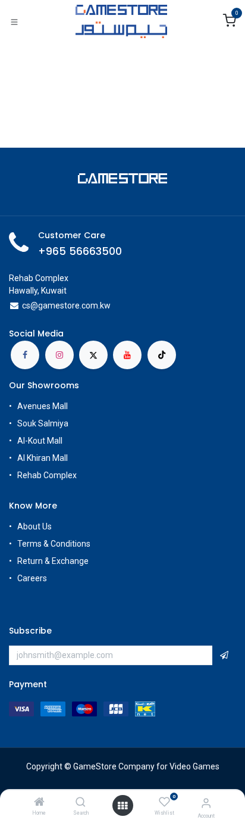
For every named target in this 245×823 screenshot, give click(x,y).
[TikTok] (161, 355)
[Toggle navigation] (14, 21)
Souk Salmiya (43, 423)
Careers (33, 578)
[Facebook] (25, 355)
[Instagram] (59, 355)
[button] (224, 656)
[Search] (80, 803)
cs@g (32, 305)
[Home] (39, 803)
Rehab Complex (47, 475)
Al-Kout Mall (39, 440)
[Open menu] (122, 806)
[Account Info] (206, 803)
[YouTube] (127, 355)
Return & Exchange (53, 561)
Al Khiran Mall (42, 458)
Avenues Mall (42, 406)
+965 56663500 (80, 251)
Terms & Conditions (53, 543)
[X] (93, 355)
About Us (34, 526)
